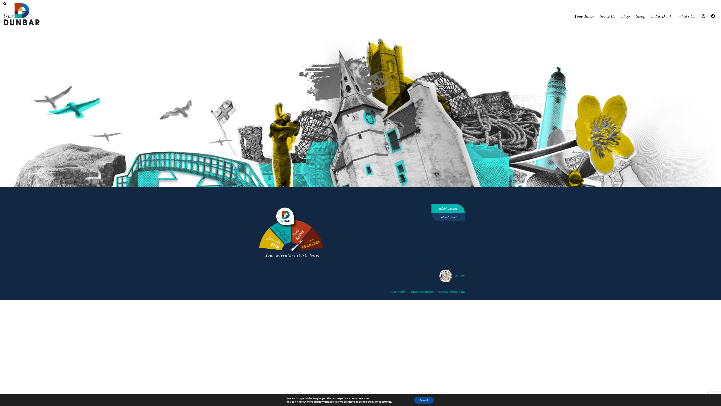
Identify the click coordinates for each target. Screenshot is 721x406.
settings (386, 402)
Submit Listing (448, 208)
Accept (424, 400)
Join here (459, 275)
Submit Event (448, 217)
